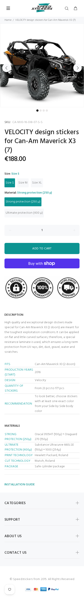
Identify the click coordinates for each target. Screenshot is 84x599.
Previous (6, 68)
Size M (23, 182)
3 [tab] (44, 110)
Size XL (37, 182)
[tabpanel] (42, 65)
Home (7, 20)
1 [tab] (37, 110)
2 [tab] (40, 110)
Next (77, 68)
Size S (10, 182)
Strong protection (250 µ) (23, 201)
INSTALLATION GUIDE (19, 484)
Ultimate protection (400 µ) (24, 212)
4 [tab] (47, 110)
